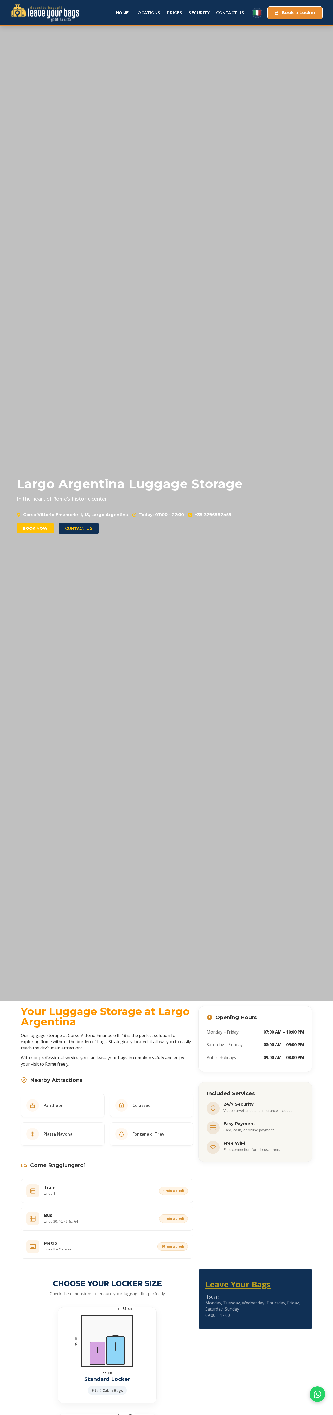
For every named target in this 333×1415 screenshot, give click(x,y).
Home (122, 12)
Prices (174, 12)
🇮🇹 (257, 13)
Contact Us (230, 12)
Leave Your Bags (238, 1284)
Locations (148, 12)
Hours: (212, 1297)
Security (199, 12)
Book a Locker (298, 12)
